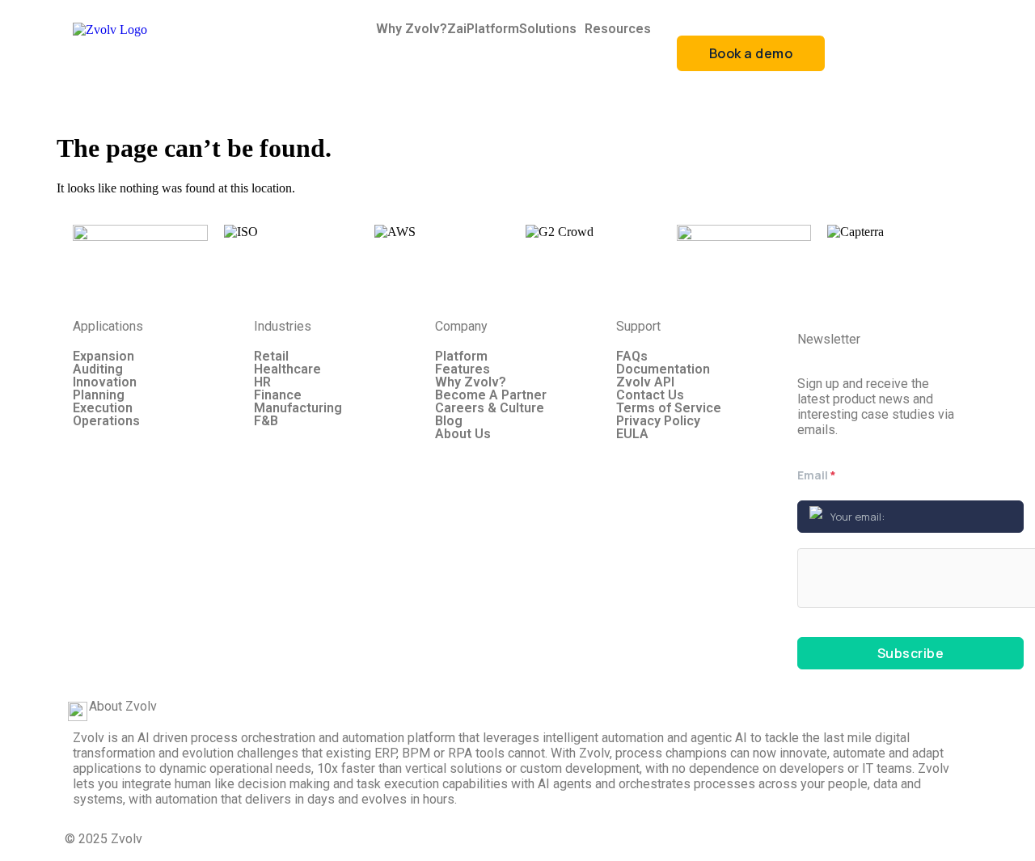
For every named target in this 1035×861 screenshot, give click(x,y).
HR (262, 382)
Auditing (98, 369)
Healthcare (287, 369)
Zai (457, 29)
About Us (463, 434)
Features (462, 369)
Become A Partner (491, 395)
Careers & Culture (489, 408)
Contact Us (650, 395)
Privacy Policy (658, 421)
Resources (618, 29)
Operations (106, 421)
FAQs (632, 356)
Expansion (103, 356)
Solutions (548, 29)
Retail (271, 356)
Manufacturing (298, 408)
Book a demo (751, 53)
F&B (266, 421)
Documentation (663, 369)
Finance (278, 395)
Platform (493, 29)
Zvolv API (645, 382)
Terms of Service (668, 408)
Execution (103, 408)
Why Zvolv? (411, 29)
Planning (99, 395)
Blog (449, 421)
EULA (632, 434)
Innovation (105, 382)
